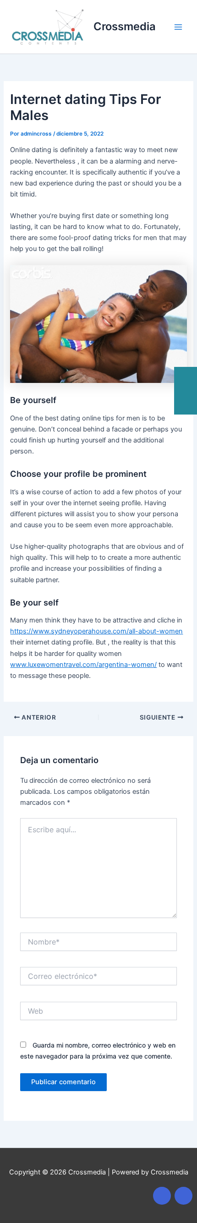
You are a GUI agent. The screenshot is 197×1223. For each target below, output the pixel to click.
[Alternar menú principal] (178, 27)
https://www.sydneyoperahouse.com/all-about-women (96, 631)
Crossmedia (124, 26)
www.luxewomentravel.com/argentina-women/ (83, 665)
